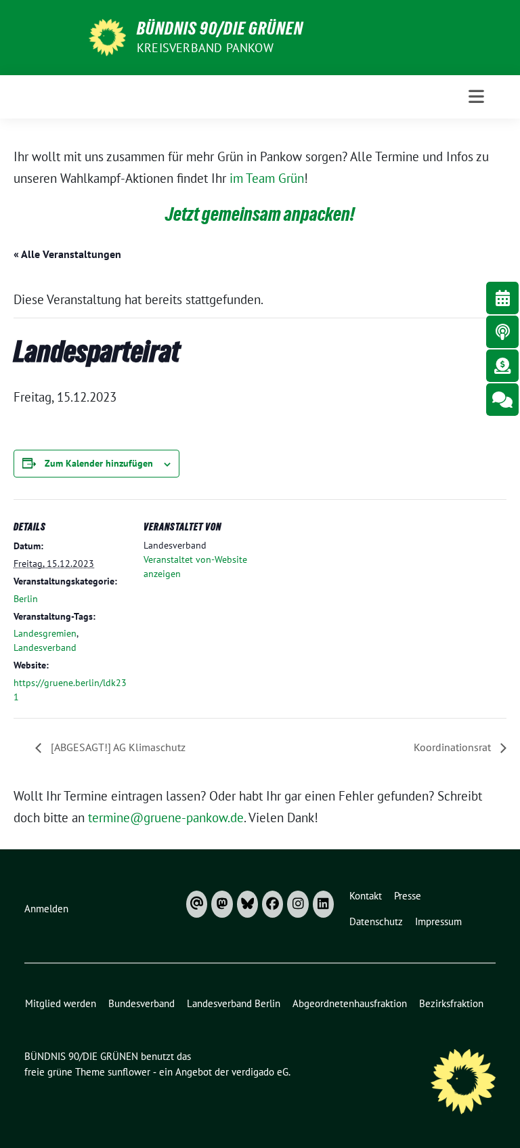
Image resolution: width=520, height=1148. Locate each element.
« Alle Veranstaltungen (67, 254)
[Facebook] (272, 904)
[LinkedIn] (323, 904)
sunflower (129, 1071)
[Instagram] (297, 904)
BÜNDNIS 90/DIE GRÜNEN (220, 28)
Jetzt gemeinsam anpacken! (260, 214)
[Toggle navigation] (476, 96)
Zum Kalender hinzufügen (99, 463)
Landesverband (45, 647)
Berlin (26, 599)
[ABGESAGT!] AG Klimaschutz (117, 747)
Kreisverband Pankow (205, 48)
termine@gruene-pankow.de (166, 817)
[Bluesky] (247, 904)
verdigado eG (260, 1071)
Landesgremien (45, 633)
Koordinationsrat (454, 747)
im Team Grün (267, 178)
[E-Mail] (196, 904)
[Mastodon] (221, 904)
